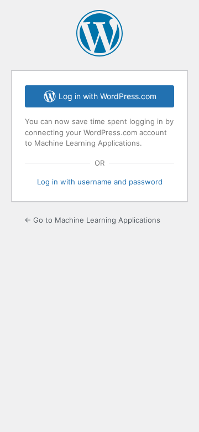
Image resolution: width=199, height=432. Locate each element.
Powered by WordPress (99, 33)
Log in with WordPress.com (107, 96)
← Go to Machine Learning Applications (92, 219)
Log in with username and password (100, 181)
